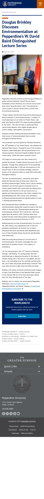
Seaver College (24, 332)
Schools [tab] (8, 371)
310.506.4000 (7, 408)
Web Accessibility (27, 433)
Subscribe (22, 316)
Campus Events (7, 339)
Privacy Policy (13, 426)
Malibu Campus (19, 339)
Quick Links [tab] (10, 366)
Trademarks (15, 433)
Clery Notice (12, 430)
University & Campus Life (28, 336)
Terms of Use (23, 430)
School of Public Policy (18, 284)
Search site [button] (7, 3)
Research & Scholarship (10, 336)
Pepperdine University (10, 2)
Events (22, 334)
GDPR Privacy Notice (27, 426)
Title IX (33, 430)
